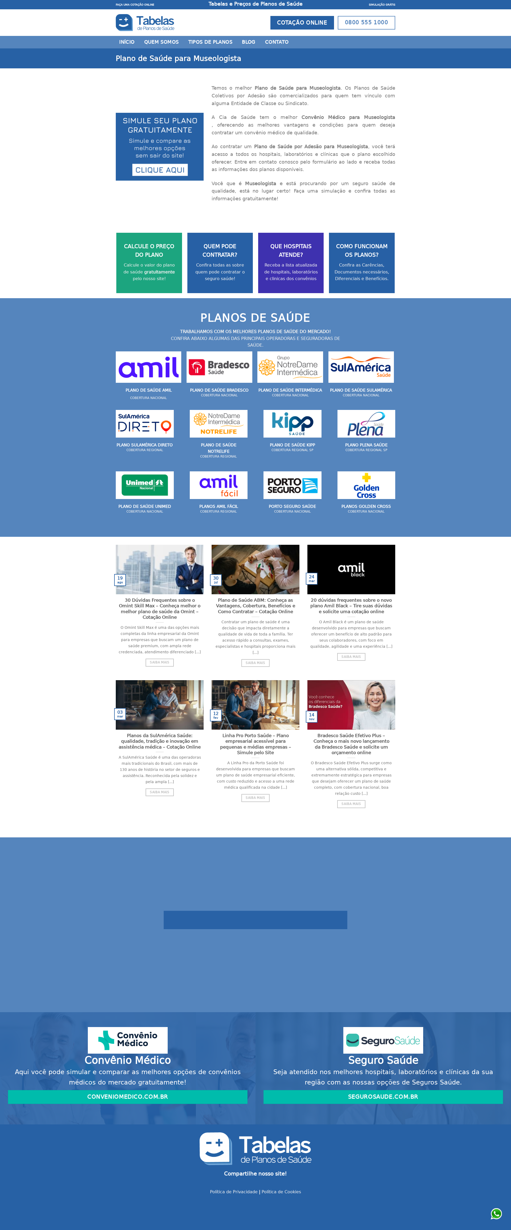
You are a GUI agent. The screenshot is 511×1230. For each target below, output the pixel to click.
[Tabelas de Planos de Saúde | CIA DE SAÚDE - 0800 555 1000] (145, 22)
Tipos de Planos (210, 42)
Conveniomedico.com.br (127, 1097)
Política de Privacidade (234, 1191)
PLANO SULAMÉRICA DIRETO (145, 445)
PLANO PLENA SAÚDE (366, 445)
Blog (248, 42)
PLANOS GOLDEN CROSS (366, 506)
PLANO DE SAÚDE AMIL (149, 390)
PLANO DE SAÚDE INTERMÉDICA (290, 390)
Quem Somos (161, 42)
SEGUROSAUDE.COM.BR (383, 1097)
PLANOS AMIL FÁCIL (218, 506)
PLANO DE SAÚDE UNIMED (144, 506)
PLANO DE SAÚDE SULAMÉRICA (361, 390)
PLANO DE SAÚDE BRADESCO (219, 390)
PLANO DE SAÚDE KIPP (292, 445)
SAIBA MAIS (159, 662)
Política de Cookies (281, 1191)
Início (126, 42)
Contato (277, 42)
